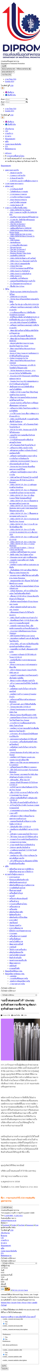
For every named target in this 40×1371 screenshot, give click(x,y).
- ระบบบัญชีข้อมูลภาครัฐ (18, 978)
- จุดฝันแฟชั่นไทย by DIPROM (20, 228)
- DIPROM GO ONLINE (18, 297)
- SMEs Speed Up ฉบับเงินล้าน (20, 274)
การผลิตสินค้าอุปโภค (17, 888)
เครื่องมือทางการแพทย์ (18, 936)
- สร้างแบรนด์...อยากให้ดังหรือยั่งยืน (22, 704)
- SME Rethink (14, 240)
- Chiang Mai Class (15, 266)
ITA (6, 146)
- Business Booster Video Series (20, 253)
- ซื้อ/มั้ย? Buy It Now (16, 286)
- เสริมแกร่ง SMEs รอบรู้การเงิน (21, 448)
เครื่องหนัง (13, 909)
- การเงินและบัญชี (16, 189)
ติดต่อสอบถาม (10, 149)
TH (3, 104)
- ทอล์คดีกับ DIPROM (17, 255)
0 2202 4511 (18, 1215)
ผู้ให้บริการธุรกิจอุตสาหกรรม (20, 931)
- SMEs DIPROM (15, 222)
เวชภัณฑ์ (12, 947)
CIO (6, 131)
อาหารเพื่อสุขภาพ (16, 928)
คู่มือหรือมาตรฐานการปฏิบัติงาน (21, 869)
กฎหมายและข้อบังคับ (13, 144)
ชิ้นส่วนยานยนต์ (15, 890)
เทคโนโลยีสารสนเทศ (17, 955)
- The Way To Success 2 (17, 249)
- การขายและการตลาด (18, 194)
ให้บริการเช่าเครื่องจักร (18, 949)
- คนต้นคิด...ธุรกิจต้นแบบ (18, 278)
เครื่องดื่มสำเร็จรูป (16, 893)
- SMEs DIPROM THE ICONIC (20, 234)
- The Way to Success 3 (17, 224)
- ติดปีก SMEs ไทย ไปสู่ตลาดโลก (21, 554)
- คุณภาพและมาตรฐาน (18, 200)
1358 (11, 85)
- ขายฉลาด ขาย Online (17, 842)
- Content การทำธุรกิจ (17, 175)
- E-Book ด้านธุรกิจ (16, 178)
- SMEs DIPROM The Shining (19, 210)
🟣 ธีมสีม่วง (9, 92)
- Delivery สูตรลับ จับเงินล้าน (19, 847)
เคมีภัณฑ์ (12, 966)
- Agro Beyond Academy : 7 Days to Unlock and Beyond (21, 548)
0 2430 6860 (8, 1215)
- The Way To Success (17, 251)
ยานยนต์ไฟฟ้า (14, 968)
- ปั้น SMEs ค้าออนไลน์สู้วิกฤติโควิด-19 (23, 802)
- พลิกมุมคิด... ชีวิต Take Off (19, 780)
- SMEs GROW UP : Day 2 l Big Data (22, 542)
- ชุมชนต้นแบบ (14, 242)
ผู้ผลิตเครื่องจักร (15, 915)
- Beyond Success (15, 247)
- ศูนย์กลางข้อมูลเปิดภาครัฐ (19, 981)
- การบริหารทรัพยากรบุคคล (19, 197)
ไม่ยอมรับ (5, 1368)
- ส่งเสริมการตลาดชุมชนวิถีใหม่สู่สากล (23, 217)
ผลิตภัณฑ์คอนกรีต (16, 952)
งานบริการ (9, 133)
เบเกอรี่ (12, 896)
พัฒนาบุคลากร (14, 963)
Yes (6, 1322)
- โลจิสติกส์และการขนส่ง (18, 191)
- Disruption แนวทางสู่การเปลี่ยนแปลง (23, 557)
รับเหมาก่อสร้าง (15, 925)
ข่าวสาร (8, 136)
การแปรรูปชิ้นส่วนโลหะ (15, 156)
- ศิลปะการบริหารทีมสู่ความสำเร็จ (22, 681)
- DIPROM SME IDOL (17, 226)
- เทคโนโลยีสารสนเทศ (17, 202)
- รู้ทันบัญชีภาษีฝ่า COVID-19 (20, 827)
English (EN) (9, 81)
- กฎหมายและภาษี (16, 205)
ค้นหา (3, 99)
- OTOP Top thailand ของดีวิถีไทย (21, 268)
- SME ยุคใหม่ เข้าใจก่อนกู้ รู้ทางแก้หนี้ (23, 477)
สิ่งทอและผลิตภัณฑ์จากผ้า (19, 880)
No (6, 1324)
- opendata (12, 976)
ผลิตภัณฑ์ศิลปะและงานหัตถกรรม (21, 885)
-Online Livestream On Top (18, 358)
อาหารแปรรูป (14, 877)
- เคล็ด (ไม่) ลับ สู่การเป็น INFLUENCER (24, 304)
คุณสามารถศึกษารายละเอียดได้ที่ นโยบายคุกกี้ (18, 1317)
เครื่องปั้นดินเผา (15, 939)
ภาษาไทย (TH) (6, 74)
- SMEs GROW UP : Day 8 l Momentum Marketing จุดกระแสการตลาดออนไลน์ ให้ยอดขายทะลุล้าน (23, 508)
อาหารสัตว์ (13, 920)
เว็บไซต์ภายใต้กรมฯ (8, 991)
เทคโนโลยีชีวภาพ (16, 941)
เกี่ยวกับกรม (9, 129)
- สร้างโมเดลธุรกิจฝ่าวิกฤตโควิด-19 (22, 445)
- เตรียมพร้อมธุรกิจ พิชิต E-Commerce (23, 767)
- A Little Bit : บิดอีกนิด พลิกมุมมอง (22, 220)
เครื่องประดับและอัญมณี (18, 898)
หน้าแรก (8, 153)
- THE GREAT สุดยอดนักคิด (19, 264)
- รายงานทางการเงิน (17, 984)
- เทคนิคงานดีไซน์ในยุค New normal (22, 552)
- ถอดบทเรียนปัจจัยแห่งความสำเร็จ (22, 281)
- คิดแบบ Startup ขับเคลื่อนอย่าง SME (22, 715)
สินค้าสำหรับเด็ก (15, 958)
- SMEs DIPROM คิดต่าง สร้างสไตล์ (22, 258)
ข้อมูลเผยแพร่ (10, 139)
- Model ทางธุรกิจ (15, 173)
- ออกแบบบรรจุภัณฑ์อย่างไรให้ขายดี (23, 739)
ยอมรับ (4, 1366)
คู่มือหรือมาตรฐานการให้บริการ (21, 871)
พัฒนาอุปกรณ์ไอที (16, 944)
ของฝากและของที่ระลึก (18, 960)
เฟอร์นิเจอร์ (13, 923)
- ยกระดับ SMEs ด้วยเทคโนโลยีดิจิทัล (23, 322)
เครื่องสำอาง (14, 901)
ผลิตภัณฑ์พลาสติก (16, 912)
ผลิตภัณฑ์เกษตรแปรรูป (18, 882)
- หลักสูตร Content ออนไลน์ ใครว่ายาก (23, 834)
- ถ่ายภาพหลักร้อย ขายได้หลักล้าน (22, 845)
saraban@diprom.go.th (8, 1220)
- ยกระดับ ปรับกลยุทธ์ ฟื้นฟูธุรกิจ (21, 336)
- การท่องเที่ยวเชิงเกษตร (18, 245)
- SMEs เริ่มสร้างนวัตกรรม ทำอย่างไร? (23, 618)
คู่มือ (7, 141)
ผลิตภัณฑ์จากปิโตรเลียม (18, 917)
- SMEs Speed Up (15, 276)
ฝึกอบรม (4, 1235)
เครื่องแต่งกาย (14, 906)
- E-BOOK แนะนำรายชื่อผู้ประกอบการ (23, 181)
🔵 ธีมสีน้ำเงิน (10, 95)
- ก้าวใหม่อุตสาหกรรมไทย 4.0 (20, 284)
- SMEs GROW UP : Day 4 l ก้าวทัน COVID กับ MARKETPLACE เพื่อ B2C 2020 (23, 532)
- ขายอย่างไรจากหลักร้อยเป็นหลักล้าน (23, 839)
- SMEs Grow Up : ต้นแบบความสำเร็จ (23, 261)
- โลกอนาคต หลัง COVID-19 (20, 707)
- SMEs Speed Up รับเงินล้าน (19, 271)
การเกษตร (13, 933)
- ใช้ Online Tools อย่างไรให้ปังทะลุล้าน (23, 837)
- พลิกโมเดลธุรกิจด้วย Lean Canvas (22, 636)
